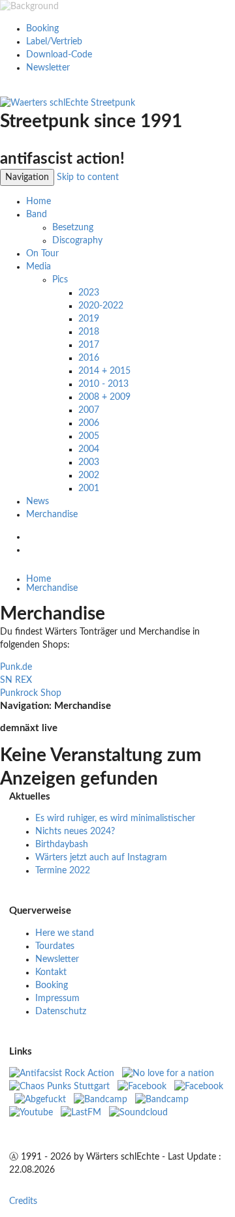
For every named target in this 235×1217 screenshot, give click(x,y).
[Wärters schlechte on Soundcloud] (138, 1112)
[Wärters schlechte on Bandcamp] (100, 1099)
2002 (88, 475)
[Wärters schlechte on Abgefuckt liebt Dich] (40, 1099)
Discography (77, 240)
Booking (42, 28)
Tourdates (54, 946)
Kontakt (51, 972)
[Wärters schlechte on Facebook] (198, 1086)
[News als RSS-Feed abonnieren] (32, 536)
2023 (88, 292)
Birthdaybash (61, 844)
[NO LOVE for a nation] (172, 1073)
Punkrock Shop (30, 693)
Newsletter (48, 67)
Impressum (57, 998)
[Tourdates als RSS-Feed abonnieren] (32, 549)
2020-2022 (100, 305)
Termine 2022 (62, 870)
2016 (88, 358)
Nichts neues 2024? (75, 831)
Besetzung (72, 227)
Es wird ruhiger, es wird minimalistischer (115, 818)
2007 (88, 410)
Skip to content (88, 177)
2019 (88, 318)
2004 (88, 449)
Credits (23, 1201)
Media (38, 266)
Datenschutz (60, 1011)
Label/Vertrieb (54, 41)
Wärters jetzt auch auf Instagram (101, 857)
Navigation (27, 177)
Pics (60, 279)
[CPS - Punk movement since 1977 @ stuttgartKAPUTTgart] (60, 1086)
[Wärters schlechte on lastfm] (81, 1112)
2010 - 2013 (103, 384)
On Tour (42, 253)
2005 (88, 436)
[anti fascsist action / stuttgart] (63, 1073)
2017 (88, 345)
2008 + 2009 (104, 397)
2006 (88, 423)
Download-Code (59, 54)
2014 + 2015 (104, 371)
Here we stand (64, 933)
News (37, 501)
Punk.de (16, 667)
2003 (88, 462)
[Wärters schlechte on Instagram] (143, 1086)
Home (38, 201)
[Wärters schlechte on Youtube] (31, 1112)
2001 (88, 488)
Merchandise (52, 514)
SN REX (16, 680)
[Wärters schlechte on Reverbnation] (162, 1099)
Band (36, 214)
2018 (88, 332)
